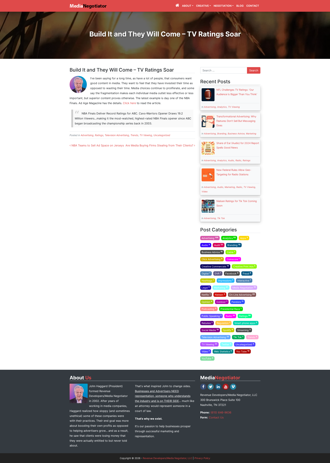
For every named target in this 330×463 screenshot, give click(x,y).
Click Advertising (212, 259)
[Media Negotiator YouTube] (226, 387)
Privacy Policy (202, 458)
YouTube (207, 358)
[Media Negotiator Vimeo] (233, 387)
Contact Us (216, 417)
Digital (206, 273)
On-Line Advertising (242, 294)
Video (205, 191)
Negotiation (223, 5)
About (186, 5)
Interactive (244, 280)
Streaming (244, 330)
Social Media (210, 330)
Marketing (251, 133)
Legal (206, 287)
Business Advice (236, 133)
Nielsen (220, 294)
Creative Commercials (215, 266)
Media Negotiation (244, 287)
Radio (238, 160)
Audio (231, 160)
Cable (231, 252)
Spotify (228, 330)
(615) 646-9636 (221, 412)
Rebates (207, 322)
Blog (240, 5)
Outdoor (221, 301)
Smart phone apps (245, 322)
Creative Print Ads (244, 266)
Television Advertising (117, 135)
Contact (252, 5)
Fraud (247, 273)
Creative (202, 5)
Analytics (222, 107)
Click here (129, 103)
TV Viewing (146, 135)
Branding (221, 133)
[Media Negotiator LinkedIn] (218, 387)
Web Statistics (223, 351)
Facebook (231, 273)
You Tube (242, 351)
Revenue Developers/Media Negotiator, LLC (167, 458)
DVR (218, 273)
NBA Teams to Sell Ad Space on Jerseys (97, 145)
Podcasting (209, 308)
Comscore (233, 259)
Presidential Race (231, 308)
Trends (134, 135)
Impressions (225, 280)
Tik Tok (221, 218)
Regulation (223, 322)
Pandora (237, 301)
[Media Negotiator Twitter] (211, 387)
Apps (244, 238)
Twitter (226, 344)
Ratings (99, 135)
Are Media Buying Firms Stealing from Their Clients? (159, 145)
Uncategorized (161, 135)
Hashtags (208, 280)
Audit (218, 245)
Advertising (87, 135)
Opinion (207, 301)
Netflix (206, 294)
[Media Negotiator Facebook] (203, 387)
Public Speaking (211, 315)
